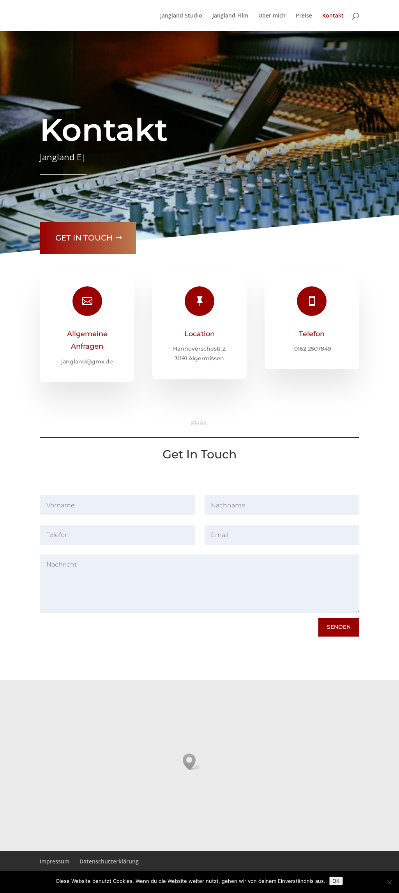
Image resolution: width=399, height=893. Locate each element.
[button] (192, 761)
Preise (304, 16)
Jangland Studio (181, 16)
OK (336, 881)
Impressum (54, 861)
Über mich (272, 16)
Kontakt (333, 16)
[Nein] (389, 882)
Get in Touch (84, 237)
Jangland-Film (230, 16)
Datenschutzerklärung (109, 861)
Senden (339, 626)
